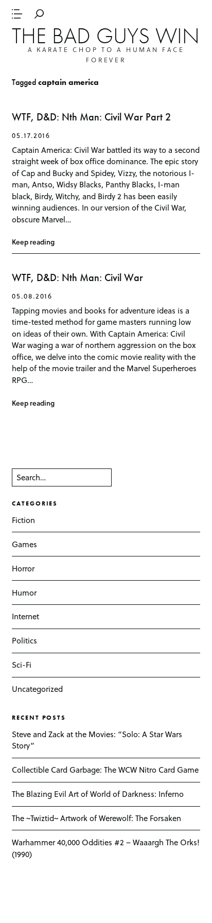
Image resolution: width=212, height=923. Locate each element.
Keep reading (33, 242)
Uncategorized (37, 688)
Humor (24, 592)
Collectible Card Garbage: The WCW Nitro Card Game (105, 769)
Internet (25, 616)
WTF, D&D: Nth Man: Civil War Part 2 (91, 117)
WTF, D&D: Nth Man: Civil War (77, 277)
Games (24, 544)
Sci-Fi (21, 664)
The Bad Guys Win (106, 35)
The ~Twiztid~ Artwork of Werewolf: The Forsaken (96, 818)
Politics (24, 640)
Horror (23, 568)
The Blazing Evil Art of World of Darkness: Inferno (98, 793)
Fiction (23, 520)
